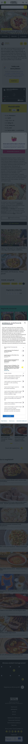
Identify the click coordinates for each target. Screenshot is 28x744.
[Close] (25, 323)
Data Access (11, 420)
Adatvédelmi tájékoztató (22, 420)
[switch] (23, 350)
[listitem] (14, 347)
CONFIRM (8, 416)
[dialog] (14, 372)
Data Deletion (4, 420)
